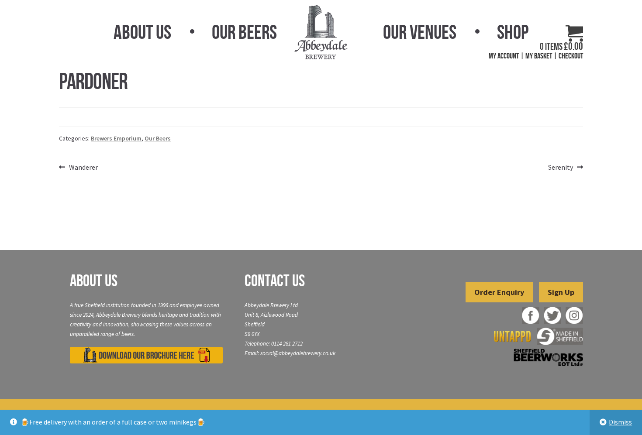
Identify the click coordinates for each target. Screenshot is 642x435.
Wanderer (83, 167)
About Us (142, 32)
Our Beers (244, 32)
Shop (512, 32)
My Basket (538, 55)
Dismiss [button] (620, 422)
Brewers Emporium (116, 138)
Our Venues (419, 32)
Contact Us (275, 280)
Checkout (571, 55)
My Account (504, 55)
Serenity (560, 167)
